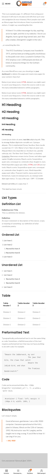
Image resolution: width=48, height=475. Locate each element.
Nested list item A (13, 249)
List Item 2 (8, 245)
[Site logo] (24, 3)
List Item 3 (8, 257)
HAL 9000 (11, 441)
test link (26, 139)
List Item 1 (8, 240)
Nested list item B (13, 253)
